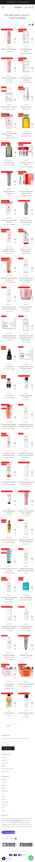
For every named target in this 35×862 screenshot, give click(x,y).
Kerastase (9, 131)
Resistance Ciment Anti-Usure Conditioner (9, 569)
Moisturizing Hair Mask (26, 655)
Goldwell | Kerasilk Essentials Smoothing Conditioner (9, 627)
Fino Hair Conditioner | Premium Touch (9, 656)
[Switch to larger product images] (29, 24)
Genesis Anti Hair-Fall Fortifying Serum (26, 250)
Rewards (8, 858)
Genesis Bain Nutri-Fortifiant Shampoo (9, 221)
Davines (9, 364)
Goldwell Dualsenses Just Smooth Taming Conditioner (26, 454)
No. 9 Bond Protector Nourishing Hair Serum (9, 454)
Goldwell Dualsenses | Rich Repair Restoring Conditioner (26, 425)
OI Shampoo (9, 395)
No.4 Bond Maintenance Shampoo (26, 50)
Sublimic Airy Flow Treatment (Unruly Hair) (9, 79)
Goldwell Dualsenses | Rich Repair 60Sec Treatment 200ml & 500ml (26, 337)
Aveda (3, 810)
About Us (4, 757)
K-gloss (4, 796)
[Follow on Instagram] (7, 838)
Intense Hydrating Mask (26, 597)
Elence (3, 788)
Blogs (3, 766)
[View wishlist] (29, 7)
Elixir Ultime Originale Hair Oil (9, 540)
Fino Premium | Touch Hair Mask (26, 163)
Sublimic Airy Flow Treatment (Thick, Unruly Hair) (26, 512)
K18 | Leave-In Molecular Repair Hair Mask (26, 192)
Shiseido (9, 46)
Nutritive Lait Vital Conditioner (9, 482)
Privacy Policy (5, 771)
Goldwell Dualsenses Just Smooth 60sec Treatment (9, 336)
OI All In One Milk (9, 366)
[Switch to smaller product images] (32, 24)
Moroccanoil (9, 160)
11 (22, 724)
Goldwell (26, 275)
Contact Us (5, 763)
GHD (3, 807)
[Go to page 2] (26, 724)
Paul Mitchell (5, 802)
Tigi (3, 793)
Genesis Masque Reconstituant (9, 685)
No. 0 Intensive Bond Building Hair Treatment (9, 598)
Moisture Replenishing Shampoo (26, 396)
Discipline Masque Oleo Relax (26, 684)
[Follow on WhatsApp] (11, 838)
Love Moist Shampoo (9, 713)
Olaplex (26, 46)
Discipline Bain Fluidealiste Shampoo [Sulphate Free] (9, 425)
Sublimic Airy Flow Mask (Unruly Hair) (26, 308)
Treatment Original (9, 162)
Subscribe (8, 748)
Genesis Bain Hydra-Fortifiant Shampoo (9, 134)
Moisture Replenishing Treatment (9, 512)
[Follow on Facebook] (2, 838)
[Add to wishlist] (15, 39)
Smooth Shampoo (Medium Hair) (26, 714)
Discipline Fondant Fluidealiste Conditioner (9, 279)
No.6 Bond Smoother (26, 107)
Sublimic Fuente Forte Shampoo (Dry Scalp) (26, 221)
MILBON (26, 393)
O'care (9, 710)
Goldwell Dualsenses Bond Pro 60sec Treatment (26, 367)
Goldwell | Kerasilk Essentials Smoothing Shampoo (26, 483)
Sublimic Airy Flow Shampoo (9, 49)
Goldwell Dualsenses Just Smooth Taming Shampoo (26, 279)
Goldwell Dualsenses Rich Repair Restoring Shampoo (9, 308)
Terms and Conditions (7, 768)
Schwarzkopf (5, 791)
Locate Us (4, 760)
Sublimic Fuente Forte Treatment (9, 192)
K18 (26, 189)
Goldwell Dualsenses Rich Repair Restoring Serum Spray (26, 569)
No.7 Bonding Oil (26, 134)
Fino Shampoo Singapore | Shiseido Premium (26, 627)
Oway (26, 653)
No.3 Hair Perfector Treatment (9, 107)
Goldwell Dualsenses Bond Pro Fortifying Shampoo (26, 541)
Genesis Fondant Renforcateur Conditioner (9, 250)
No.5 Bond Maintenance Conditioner (26, 79)
